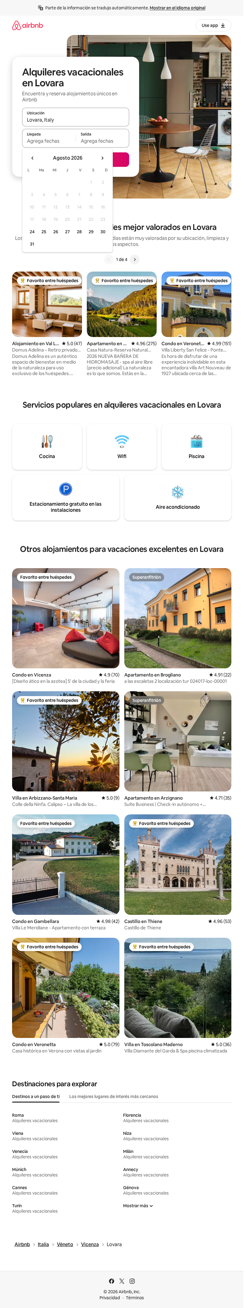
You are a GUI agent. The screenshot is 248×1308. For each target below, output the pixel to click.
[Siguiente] (134, 259)
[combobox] (75, 119)
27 (67, 231)
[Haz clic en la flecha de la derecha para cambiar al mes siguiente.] (102, 158)
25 (43, 231)
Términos (135, 1297)
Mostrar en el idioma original (177, 8)
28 (79, 231)
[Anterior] (109, 259)
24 (32, 231)
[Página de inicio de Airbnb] (27, 25)
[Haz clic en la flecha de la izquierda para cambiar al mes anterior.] (32, 158)
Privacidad (110, 1297)
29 (91, 231)
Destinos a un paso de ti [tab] (36, 1096)
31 (32, 244)
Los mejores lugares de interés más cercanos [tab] (113, 1096)
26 (55, 231)
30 (103, 231)
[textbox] (49, 141)
